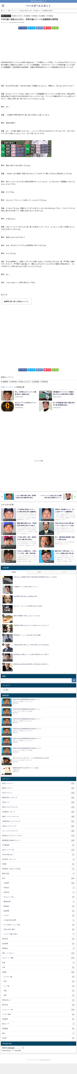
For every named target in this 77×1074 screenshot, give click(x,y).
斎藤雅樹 (43, 15)
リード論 (39, 986)
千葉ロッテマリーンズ (38, 826)
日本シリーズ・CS (38, 850)
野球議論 (38, 1028)
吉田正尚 (39, 892)
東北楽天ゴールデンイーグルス (38, 835)
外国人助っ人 (38, 1000)
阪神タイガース (38, 788)
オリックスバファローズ (38, 831)
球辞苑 (38, 864)
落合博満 (38, 943)
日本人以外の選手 (39, 929)
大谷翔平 (39, 883)
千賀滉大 (39, 887)
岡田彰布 (38, 948)
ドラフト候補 (38, 1014)
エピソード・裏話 (38, 958)
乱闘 (38, 962)
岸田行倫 (50, 15)
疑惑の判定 (38, 873)
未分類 (38, 1038)
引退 (38, 967)
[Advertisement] (38, 46)
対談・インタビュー (38, 953)
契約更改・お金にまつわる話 (38, 869)
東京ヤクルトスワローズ (38, 807)
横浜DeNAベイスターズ (38, 797)
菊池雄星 (39, 911)
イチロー (39, 915)
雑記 (38, 1033)
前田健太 (39, 906)
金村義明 (27, 15)
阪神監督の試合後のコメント (38, 840)
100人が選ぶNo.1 (38, 854)
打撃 (39, 981)
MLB (38, 878)
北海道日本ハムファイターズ (38, 821)
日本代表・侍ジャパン (38, 859)
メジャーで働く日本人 (39, 934)
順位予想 (38, 1005)
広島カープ (38, 802)
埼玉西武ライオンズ (38, 812)
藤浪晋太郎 (39, 901)
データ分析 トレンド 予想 (39, 925)
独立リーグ (38, 1024)
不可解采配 (38, 845)
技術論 (38, 972)
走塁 (39, 995)
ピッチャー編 (39, 976)
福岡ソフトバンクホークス (38, 816)
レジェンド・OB (38, 1009)
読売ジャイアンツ (6, 15)
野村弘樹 (35, 15)
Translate (17, 1050)
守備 (39, 990)
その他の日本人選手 (39, 920)
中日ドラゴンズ (38, 793)
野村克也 (38, 939)
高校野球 (38, 1019)
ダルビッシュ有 (39, 897)
